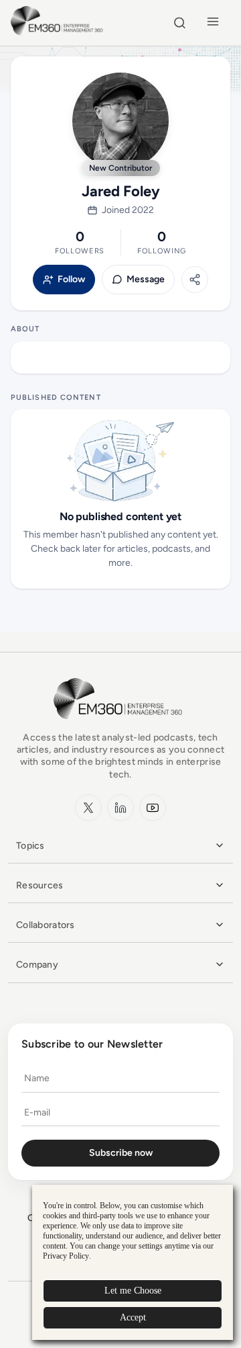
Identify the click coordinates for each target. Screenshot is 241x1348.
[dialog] (132, 1262)
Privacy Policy (66, 1256)
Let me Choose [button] (132, 1291)
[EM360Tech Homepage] (120, 725)
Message (146, 279)
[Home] (58, 33)
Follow (71, 279)
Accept (133, 1317)
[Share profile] (194, 279)
